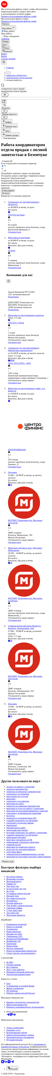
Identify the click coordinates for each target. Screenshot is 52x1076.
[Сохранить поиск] (3, 102)
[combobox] (13, 88)
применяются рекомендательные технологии (23, 1045)
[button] (4, 54)
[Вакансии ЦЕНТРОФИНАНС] (28, 426)
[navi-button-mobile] (3, 62)
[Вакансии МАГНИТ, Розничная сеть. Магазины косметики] (28, 581)
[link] (5, 47)
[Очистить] (5, 95)
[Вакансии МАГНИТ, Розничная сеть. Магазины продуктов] (28, 503)
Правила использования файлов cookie (18, 21)
